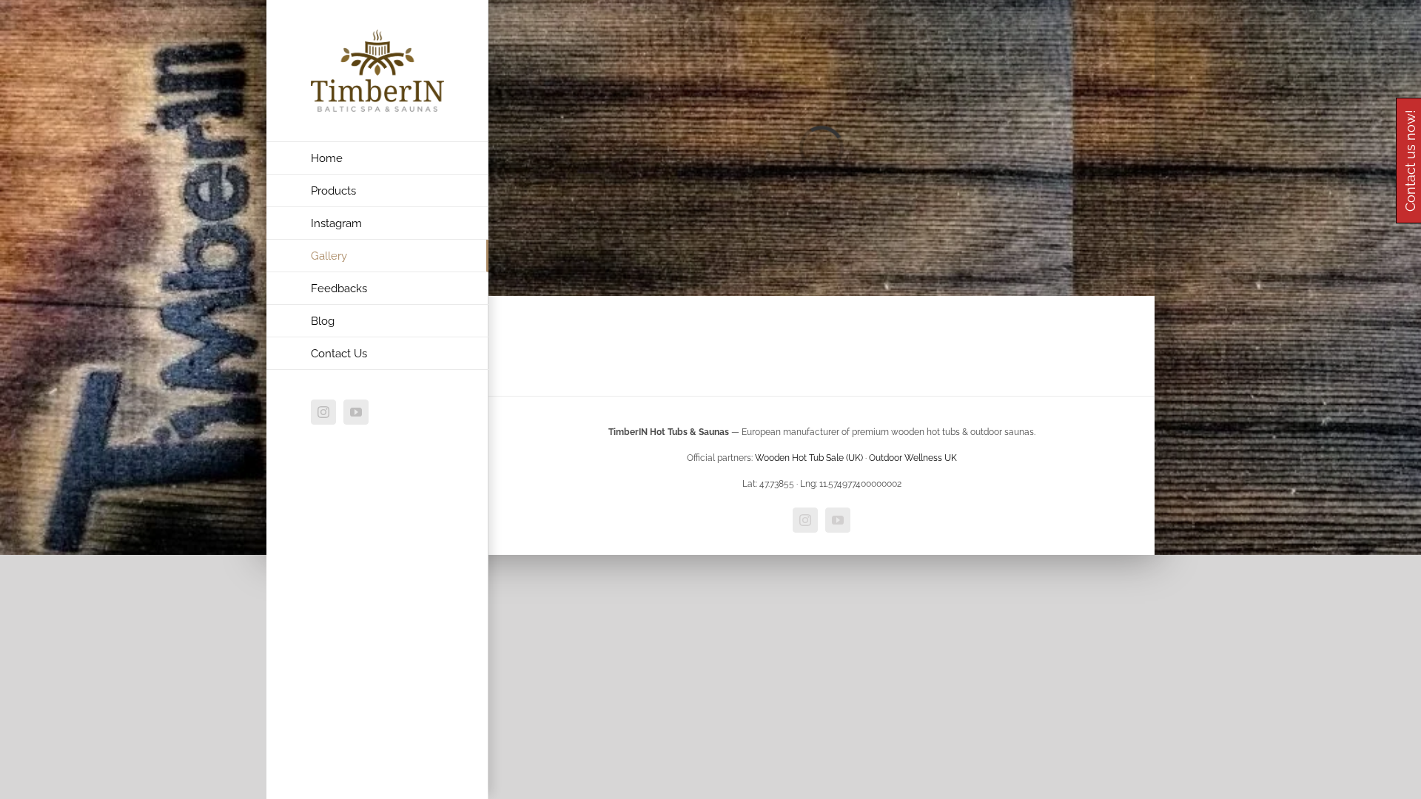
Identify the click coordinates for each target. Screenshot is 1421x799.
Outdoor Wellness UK (913, 458)
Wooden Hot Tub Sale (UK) (809, 458)
